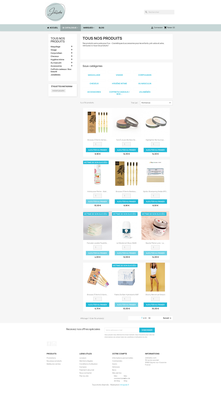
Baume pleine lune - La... (155, 243)
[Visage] (119, 72)
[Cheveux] (94, 80)
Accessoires (56, 66)
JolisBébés (55, 75)
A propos (83, 367)
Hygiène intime (57, 59)
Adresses (116, 367)
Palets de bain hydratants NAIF (126, 294)
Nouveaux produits (54, 361)
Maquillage (55, 46)
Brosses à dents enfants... (97, 294)
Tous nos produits (58, 39)
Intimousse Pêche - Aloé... (97, 191)
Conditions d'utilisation (88, 364)
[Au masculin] (144, 80)
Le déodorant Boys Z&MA (126, 243)
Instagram (54, 343)
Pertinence (156, 102)
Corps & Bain (56, 53)
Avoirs (114, 364)
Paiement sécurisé (86, 370)
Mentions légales (86, 361)
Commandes (117, 361)
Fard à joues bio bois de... (126, 140)
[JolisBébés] (144, 89)
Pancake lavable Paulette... (97, 243)
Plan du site (84, 376)
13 (149, 318)
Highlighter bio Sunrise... (155, 140)
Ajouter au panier (97, 150)
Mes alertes (117, 373)
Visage (54, 50)
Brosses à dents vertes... (97, 140)
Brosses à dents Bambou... (126, 191)
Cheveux (55, 56)
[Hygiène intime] (119, 80)
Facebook (49, 343)
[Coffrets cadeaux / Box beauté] (119, 89)
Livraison (82, 358)
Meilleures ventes (54, 364)
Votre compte (119, 353)
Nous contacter (85, 373)
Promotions (51, 358)
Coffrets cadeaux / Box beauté (61, 70)
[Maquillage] (94, 72)
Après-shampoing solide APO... (155, 191)
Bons (114, 370)
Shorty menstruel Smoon (155, 294)
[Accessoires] (94, 89)
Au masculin (56, 63)
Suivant (167, 318)
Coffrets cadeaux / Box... (119, 93)
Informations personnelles (122, 358)
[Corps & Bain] (144, 72)
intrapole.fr (124, 385)
